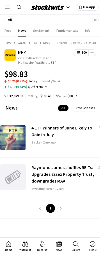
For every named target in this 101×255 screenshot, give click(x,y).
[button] (9, 20)
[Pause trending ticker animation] (95, 20)
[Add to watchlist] (92, 52)
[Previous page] (40, 208)
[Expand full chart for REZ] (80, 75)
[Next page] (60, 208)
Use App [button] (89, 7)
